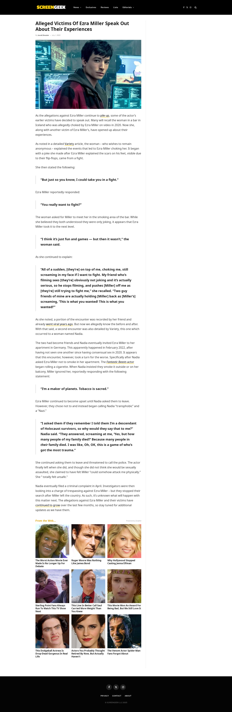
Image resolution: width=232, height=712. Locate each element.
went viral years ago (59, 324)
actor (120, 362)
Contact (116, 696)
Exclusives (91, 7)
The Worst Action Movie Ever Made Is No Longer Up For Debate (51, 563)
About (128, 696)
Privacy (105, 696)
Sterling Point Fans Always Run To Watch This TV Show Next (50, 608)
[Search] (195, 7)
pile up (104, 115)
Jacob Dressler (43, 35)
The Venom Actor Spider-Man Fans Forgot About (123, 652)
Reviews (105, 7)
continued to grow (47, 505)
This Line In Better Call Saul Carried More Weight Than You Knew (86, 608)
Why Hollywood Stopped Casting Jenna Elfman (121, 562)
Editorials (127, 7)
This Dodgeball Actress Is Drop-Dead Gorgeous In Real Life (51, 653)
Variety (69, 144)
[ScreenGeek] (50, 7)
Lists (115, 7)
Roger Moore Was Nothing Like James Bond (86, 562)
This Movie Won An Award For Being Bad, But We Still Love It (124, 607)
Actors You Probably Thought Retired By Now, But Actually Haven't (88, 653)
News (76, 7)
